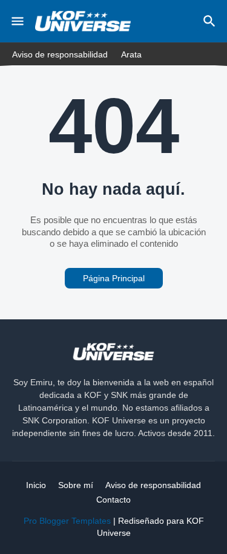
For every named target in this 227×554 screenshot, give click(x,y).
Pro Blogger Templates (67, 521)
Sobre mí (75, 485)
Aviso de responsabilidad (60, 54)
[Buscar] (211, 21)
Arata (131, 54)
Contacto (113, 499)
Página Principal (114, 278)
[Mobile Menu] (17, 21)
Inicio (36, 485)
